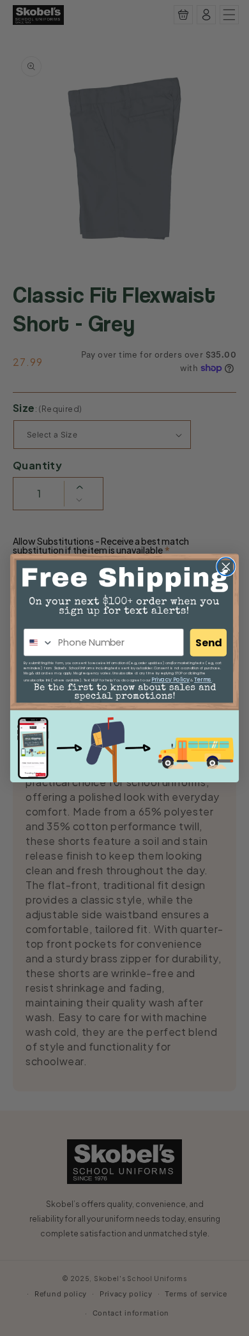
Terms (203, 680)
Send (208, 642)
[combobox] (38, 642)
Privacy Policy (170, 680)
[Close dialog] (226, 566)
